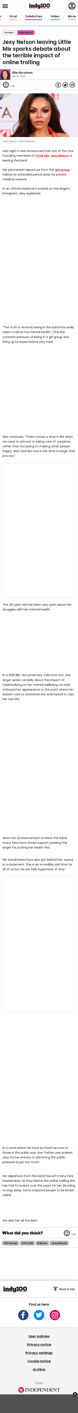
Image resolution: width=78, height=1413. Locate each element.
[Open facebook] (23, 1315)
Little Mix (42, 156)
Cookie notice (39, 1361)
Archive (39, 1369)
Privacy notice (39, 1344)
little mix (27, 1243)
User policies (39, 1336)
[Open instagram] (55, 1315)
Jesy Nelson (60, 156)
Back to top (67, 1289)
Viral (13, 16)
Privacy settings (38, 1352)
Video (55, 16)
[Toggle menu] (6, 6)
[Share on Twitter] (65, 85)
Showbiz (9, 32)
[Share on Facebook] (58, 85)
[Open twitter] (39, 1315)
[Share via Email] (72, 85)
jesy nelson (26, 32)
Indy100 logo (39, 6)
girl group (62, 170)
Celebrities (33, 16)
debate (42, 1243)
